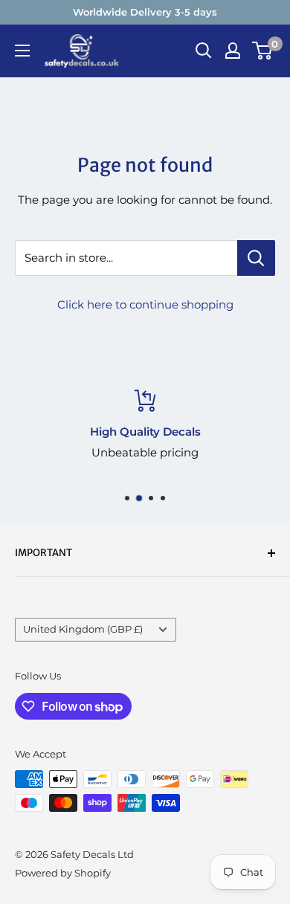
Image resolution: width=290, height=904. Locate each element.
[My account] (232, 50)
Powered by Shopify (63, 873)
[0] (263, 50)
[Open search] (204, 50)
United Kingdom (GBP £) (83, 629)
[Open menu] (22, 50)
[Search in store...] (256, 258)
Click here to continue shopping (145, 304)
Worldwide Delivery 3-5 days (145, 12)
